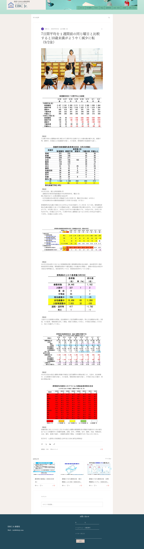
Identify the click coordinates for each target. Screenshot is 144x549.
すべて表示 (108, 458)
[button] (109, 17)
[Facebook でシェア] (42, 444)
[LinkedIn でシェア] (50, 444)
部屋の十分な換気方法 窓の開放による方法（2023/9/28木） (72, 480)
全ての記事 (36, 17)
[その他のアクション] (102, 29)
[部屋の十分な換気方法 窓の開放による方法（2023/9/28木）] (72, 468)
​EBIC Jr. (21, 6)
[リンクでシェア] (54, 444)
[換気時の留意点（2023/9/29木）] (45, 468)
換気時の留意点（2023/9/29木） (44, 480)
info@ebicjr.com (18, 530)
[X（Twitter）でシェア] (46, 444)
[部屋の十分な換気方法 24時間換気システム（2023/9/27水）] (99, 468)
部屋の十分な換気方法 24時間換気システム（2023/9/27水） (99, 480)
